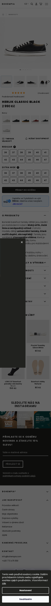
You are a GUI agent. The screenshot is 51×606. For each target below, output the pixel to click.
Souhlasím (25, 599)
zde (4, 583)
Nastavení (25, 590)
